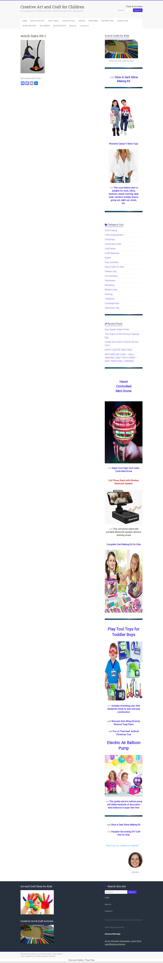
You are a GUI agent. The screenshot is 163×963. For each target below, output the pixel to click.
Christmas (110, 239)
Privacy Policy (90, 960)
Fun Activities (111, 276)
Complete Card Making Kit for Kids (124, 544)
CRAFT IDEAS (53, 21)
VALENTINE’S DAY (29, 26)
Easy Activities (112, 262)
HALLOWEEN (45, 26)
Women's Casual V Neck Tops (123, 143)
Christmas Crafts (113, 244)
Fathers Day (111, 271)
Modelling (109, 285)
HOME (24, 21)
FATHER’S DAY (122, 21)
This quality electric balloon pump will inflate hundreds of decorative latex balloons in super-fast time (124, 804)
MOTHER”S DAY (108, 21)
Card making (111, 230)
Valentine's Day (112, 308)
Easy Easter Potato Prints (117, 329)
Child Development (114, 235)
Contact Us (84, 26)
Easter (108, 257)
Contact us (108, 911)
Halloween (110, 280)
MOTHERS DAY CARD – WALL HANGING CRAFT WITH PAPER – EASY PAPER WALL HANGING (121, 357)
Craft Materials (112, 253)
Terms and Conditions (76, 960)
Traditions (109, 298)
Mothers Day (111, 289)
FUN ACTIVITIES (68, 21)
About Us (72, 26)
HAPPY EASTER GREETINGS (118, 349)
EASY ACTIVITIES (37, 21)
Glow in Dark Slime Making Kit (125, 824)
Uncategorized (112, 303)
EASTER (82, 21)
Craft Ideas (110, 248)
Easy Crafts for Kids (114, 266)
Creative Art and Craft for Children (52, 6)
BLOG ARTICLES (59, 26)
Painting (109, 294)
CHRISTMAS (93, 21)
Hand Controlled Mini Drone (124, 386)
